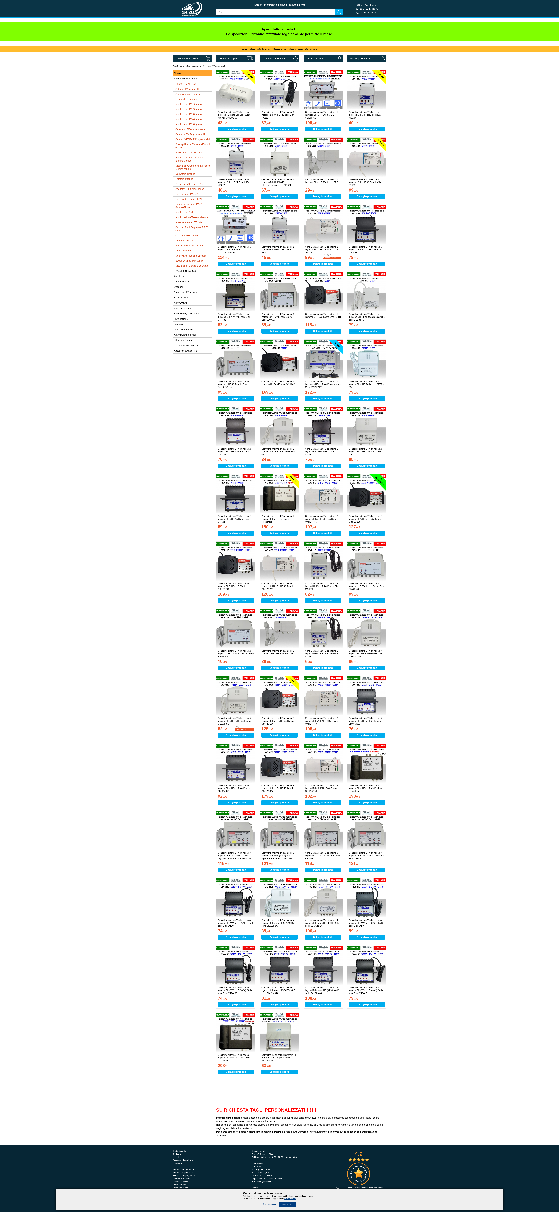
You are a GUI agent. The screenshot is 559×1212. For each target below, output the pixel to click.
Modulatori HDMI (184, 240)
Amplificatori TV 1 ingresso (189, 104)
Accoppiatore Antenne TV (188, 152)
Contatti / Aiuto (179, 1151)
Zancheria (179, 276)
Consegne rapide (228, 58)
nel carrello (187, 58)
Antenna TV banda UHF (187, 89)
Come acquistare (180, 1188)
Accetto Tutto (287, 1204)
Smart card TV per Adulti (186, 292)
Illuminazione (181, 319)
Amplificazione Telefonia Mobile (191, 217)
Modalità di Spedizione (183, 1172)
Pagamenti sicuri (315, 58)
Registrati (177, 1154)
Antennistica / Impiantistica (190, 66)
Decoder (178, 287)
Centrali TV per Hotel (186, 84)
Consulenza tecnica (273, 58)
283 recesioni (358, 1188)
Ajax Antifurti (180, 303)
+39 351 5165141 (368, 12)
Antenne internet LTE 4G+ (188, 222)
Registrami (365, 58)
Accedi (353, 58)
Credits (255, 1188)
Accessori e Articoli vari (186, 351)
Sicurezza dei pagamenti (184, 1175)
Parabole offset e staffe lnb (189, 245)
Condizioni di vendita (182, 1178)
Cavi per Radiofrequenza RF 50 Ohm (191, 229)
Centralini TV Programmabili (190, 134)
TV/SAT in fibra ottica (185, 271)
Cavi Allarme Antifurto (186, 235)
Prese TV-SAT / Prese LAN (189, 184)
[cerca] (339, 12)
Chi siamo (177, 1163)
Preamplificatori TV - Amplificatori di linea (192, 146)
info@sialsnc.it (368, 5)
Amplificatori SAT (184, 212)
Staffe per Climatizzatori (186, 345)
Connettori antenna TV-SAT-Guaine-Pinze (190, 206)
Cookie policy (290, 1199)
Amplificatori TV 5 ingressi (188, 124)
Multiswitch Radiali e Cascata (190, 256)
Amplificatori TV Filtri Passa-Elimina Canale (190, 159)
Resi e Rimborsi (180, 1184)
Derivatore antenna (185, 174)
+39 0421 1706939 (368, 9)
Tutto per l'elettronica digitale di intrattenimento (279, 4)
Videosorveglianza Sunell (187, 313)
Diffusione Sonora (183, 340)
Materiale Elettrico (183, 329)
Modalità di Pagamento (183, 1169)
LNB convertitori (183, 250)
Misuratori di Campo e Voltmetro (191, 266)
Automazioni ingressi (185, 335)
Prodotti (176, 66)
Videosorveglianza (183, 308)
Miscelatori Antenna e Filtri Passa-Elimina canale (193, 167)
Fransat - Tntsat (182, 297)
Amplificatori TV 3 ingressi (188, 114)
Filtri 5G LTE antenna (186, 99)
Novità (177, 73)
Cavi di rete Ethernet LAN (188, 199)
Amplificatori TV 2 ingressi (188, 109)
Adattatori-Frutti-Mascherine (189, 189)
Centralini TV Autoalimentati (214, 66)
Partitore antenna (184, 179)
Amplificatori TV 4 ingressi (188, 119)
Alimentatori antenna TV (187, 94)
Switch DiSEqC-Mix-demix (189, 260)
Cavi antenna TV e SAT (187, 194)
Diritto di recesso (180, 1181)
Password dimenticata (183, 1160)
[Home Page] (192, 16)
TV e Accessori (182, 281)
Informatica (179, 324)
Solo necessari (269, 1204)
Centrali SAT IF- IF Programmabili (192, 139)
